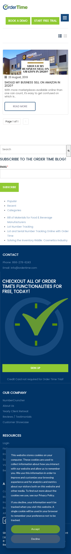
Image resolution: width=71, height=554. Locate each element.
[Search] (68, 151)
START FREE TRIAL (45, 21)
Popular (12, 201)
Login (6, 443)
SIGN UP (35, 368)
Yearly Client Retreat (15, 411)
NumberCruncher (14, 400)
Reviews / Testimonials (17, 417)
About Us (8, 406)
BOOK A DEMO (17, 21)
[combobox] (33, 149)
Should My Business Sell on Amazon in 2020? (32, 84)
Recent (11, 206)
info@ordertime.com (24, 268)
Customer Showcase (16, 422)
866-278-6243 (21, 262)
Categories (14, 210)
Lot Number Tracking (20, 227)
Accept (35, 529)
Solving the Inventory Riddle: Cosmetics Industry (37, 240)
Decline (35, 538)
